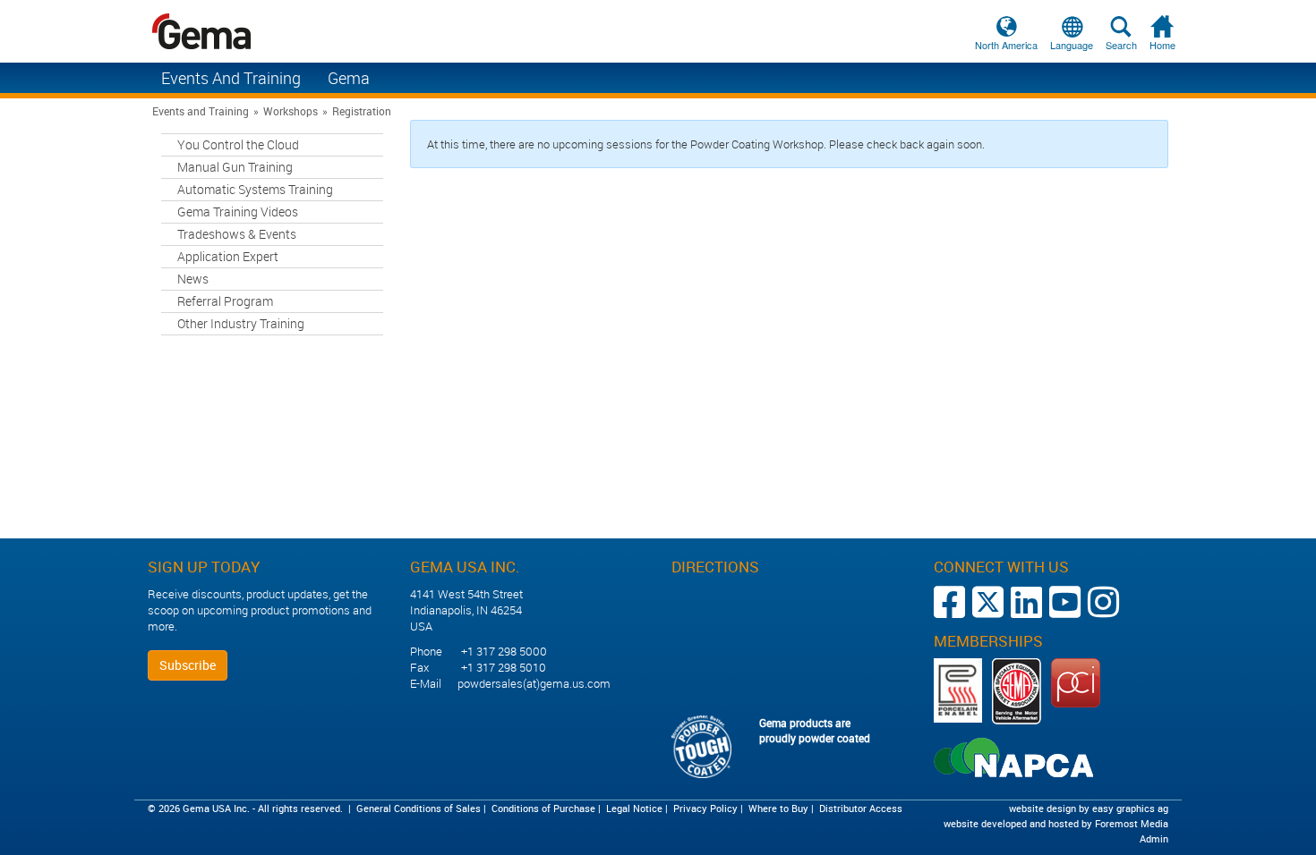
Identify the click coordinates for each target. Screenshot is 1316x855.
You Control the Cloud (238, 144)
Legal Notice (634, 808)
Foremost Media (1131, 823)
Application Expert (227, 256)
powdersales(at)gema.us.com (534, 683)
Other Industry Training (240, 323)
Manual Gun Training (235, 166)
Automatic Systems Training (255, 189)
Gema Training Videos (237, 211)
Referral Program (225, 300)
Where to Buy (778, 808)
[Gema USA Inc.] (658, 31)
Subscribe (187, 664)
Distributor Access (860, 808)
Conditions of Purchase (543, 808)
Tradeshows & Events (236, 233)
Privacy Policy (705, 808)
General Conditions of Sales (418, 808)
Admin (1154, 838)
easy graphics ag (1130, 808)
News (193, 278)
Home (1162, 45)
